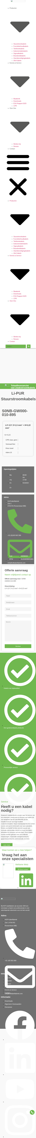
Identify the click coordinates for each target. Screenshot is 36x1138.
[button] (18, 175)
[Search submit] (29, 346)
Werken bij (17, 144)
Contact (12, 149)
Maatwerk (16, 99)
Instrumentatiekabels (20, 51)
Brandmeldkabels (19, 56)
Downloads (17, 101)
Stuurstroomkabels (19, 44)
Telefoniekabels (18, 48)
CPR (15, 106)
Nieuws (16, 146)
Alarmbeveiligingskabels (21, 58)
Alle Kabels (17, 60)
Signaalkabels (18, 53)
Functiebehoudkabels (20, 46)
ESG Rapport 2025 (19, 103)
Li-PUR (17, 393)
